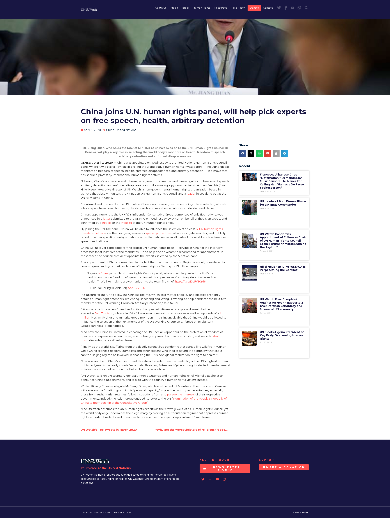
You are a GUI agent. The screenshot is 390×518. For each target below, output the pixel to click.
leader (191, 193)
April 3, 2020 (136, 288)
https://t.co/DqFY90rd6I (190, 281)
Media (174, 7)
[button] (306, 8)
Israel (185, 7)
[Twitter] (279, 8)
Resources (220, 7)
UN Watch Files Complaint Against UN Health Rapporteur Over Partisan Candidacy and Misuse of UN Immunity (281, 304)
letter (106, 218)
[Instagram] (299, 8)
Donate (254, 7)
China (110, 130)
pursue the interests (181, 394)
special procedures (159, 233)
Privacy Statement (301, 512)
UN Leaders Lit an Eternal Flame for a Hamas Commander (283, 203)
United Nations (126, 130)
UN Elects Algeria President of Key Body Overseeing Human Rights (282, 335)
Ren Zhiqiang (104, 313)
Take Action (238, 7)
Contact (268, 7)
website (126, 223)
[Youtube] (292, 8)
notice (106, 223)
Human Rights (201, 7)
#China (103, 273)
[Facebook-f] (286, 8)
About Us (160, 7)
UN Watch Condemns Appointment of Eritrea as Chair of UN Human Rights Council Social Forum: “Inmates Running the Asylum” (283, 240)
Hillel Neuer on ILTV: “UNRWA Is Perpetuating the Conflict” (282, 268)
